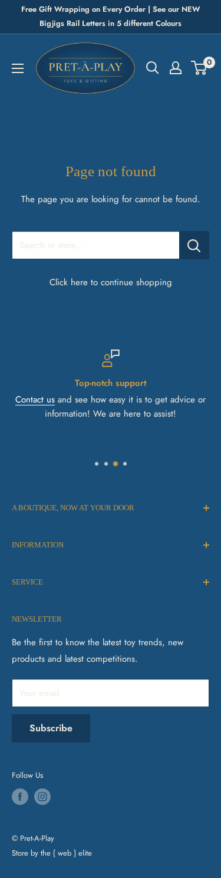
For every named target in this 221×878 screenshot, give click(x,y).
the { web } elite (66, 853)
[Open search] (152, 67)
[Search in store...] (194, 245)
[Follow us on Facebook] (20, 796)
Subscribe (50, 728)
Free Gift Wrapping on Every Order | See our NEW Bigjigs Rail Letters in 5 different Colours (110, 16)
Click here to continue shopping (111, 282)
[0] (199, 68)
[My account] (176, 67)
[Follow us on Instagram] (42, 796)
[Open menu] (18, 68)
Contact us (35, 399)
